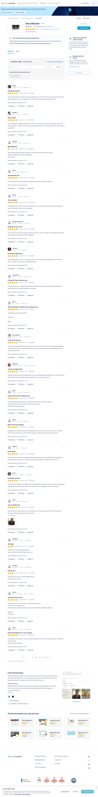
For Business (86, 3)
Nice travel (11, 451)
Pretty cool (11, 571)
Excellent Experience (15, 253)
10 (46, 657)
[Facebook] (9, 696)
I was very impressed (15, 369)
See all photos (76, 701)
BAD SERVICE (12, 146)
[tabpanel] (36, 358)
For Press (57, 763)
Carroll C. (15, 248)
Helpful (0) (30, 106)
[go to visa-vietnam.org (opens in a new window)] (16, 27)
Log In (93, 3)
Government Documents (27, 18)
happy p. (14, 446)
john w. (14, 195)
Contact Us (58, 760)
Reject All (75, 791)
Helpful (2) (30, 585)
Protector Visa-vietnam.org (17, 280)
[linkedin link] (88, 768)
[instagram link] (88, 764)
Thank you (21, 106)
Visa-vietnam (12, 200)
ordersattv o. (16, 275)
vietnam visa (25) (15, 76)
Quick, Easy (12, 118)
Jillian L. (14, 85)
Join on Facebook (8, 12)
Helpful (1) (30, 559)
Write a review (28, 61)
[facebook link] (88, 756)
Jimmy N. (14, 141)
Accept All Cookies (87, 791)
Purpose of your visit (15, 227)
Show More (12, 515)
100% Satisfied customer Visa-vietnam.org (23, 307)
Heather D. (15, 364)
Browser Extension (40, 756)
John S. (14, 592)
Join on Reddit (20, 12)
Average (11, 544)
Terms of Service (26, 794)
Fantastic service (14, 91)
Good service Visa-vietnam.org (19, 396)
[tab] (11, 51)
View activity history (75, 66)
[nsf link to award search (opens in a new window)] (74, 780)
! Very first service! (14, 340)
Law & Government (13, 18)
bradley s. (15, 112)
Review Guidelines (20, 43)
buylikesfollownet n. (18, 221)
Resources (51, 3)
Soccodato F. (16, 335)
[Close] (96, 787)
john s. (14, 390)
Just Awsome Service (15, 597)
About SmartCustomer (61, 756)
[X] (12, 696)
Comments (12, 106)
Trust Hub (38, 763)
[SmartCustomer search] (18, 3)
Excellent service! (14, 478)
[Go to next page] (49, 657)
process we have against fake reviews (40, 43)
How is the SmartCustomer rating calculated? (50, 29)
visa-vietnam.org (31, 31)
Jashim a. (15, 565)
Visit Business (83, 23)
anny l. (14, 170)
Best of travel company (16, 425)
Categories (43, 3)
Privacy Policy (17, 794)
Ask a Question (78, 72)
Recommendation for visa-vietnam (20, 633)
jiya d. (14, 302)
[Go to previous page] (23, 657)
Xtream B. (15, 539)
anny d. (14, 419)
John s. (14, 627)
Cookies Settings (65, 791)
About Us (57, 3)
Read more (10, 692)
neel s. (14, 500)
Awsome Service (13, 175)
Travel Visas (38, 18)
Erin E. (14, 473)
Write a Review (83, 28)
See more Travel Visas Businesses (79, 713)
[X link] (88, 760)
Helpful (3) (30, 164)
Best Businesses (40, 760)
